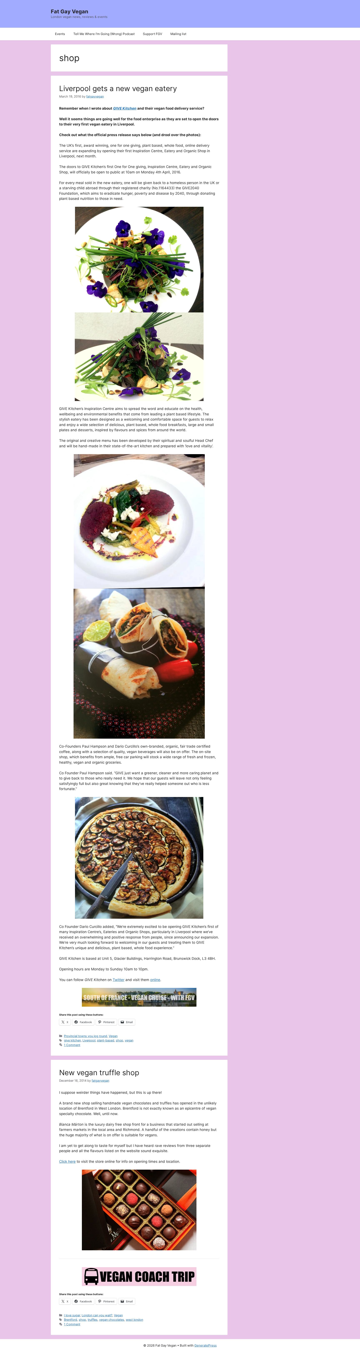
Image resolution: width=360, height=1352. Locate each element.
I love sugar (72, 1315)
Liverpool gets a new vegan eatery (118, 88)
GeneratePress (205, 1345)
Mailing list (178, 34)
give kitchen (72, 1040)
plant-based (105, 1040)
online (155, 980)
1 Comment (72, 1045)
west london (134, 1319)
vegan (129, 1040)
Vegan (113, 1036)
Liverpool (88, 1040)
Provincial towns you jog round (85, 1036)
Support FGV (152, 34)
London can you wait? (97, 1315)
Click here (67, 1161)
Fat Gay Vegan (69, 11)
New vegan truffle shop (99, 1072)
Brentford (70, 1319)
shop (119, 1040)
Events (60, 34)
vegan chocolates (111, 1319)
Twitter (118, 980)
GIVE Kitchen (124, 108)
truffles (93, 1319)
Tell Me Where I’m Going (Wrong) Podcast (104, 34)
